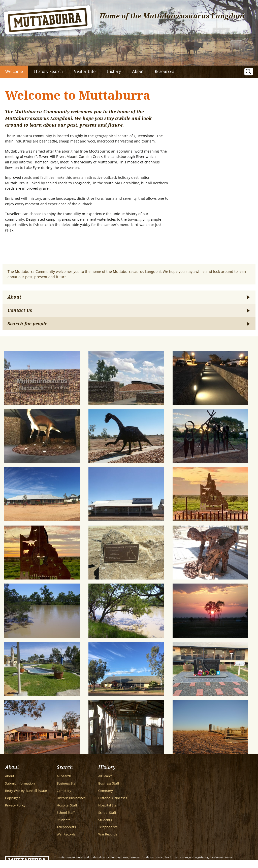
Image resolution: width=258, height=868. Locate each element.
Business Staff (67, 783)
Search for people (27, 323)
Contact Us (20, 310)
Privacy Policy (15, 805)
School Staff (66, 813)
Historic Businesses (71, 798)
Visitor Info (84, 71)
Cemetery (64, 791)
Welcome (14, 71)
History (114, 71)
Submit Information (20, 783)
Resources (164, 71)
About (138, 71)
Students (63, 820)
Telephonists (66, 827)
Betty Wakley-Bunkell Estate (26, 791)
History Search (48, 71)
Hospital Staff (67, 805)
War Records (66, 834)
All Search (64, 776)
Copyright (12, 798)
